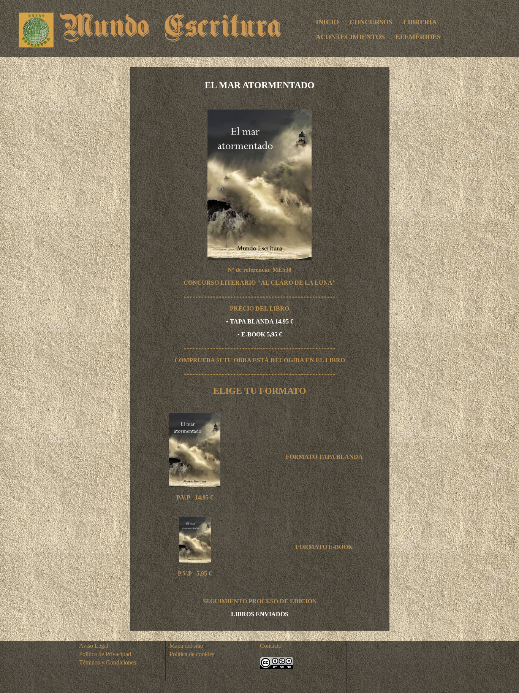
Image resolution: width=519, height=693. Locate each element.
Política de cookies (191, 654)
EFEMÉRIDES (418, 37)
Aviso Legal (93, 645)
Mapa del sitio (186, 645)
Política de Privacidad (105, 654)
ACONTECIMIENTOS (350, 37)
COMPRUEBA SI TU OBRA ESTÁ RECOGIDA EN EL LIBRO (259, 360)
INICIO (327, 22)
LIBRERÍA (420, 22)
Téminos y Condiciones (107, 662)
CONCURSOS (371, 22)
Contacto (271, 645)
